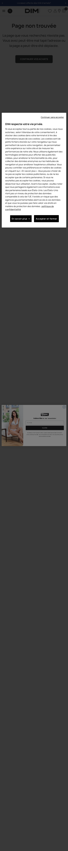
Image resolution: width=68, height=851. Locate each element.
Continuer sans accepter (52, 117)
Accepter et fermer (46, 218)
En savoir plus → (21, 218)
